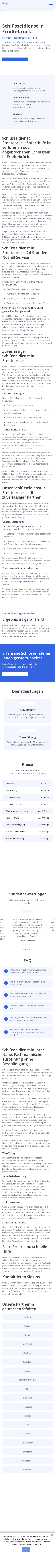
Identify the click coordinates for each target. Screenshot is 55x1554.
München (27, 1433)
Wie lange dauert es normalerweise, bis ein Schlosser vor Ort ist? (28, 1019)
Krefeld (27, 1415)
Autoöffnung (27, 709)
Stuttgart (27, 1451)
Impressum (7, 1522)
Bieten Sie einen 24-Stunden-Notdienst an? (28, 1007)
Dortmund (27, 1343)
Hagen (27, 1388)
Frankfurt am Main (27, 1379)
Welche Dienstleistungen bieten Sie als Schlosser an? (27, 983)
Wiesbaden (27, 1460)
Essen (27, 1371)
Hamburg (27, 1397)
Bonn (27, 1334)
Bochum (27, 1326)
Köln (27, 1424)
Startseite (6, 1508)
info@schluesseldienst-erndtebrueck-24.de (29, 1499)
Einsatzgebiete (9, 1511)
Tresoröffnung (27, 737)
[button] (23, 949)
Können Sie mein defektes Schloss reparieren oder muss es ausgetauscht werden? (28, 1032)
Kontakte (6, 1515)
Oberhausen (27, 1442)
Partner (5, 1519)
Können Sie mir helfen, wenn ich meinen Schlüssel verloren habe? (28, 995)
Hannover (27, 1406)
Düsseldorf (27, 1361)
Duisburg (27, 1352)
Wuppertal (27, 1469)
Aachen (27, 1317)
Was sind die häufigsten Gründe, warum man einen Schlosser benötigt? (28, 971)
